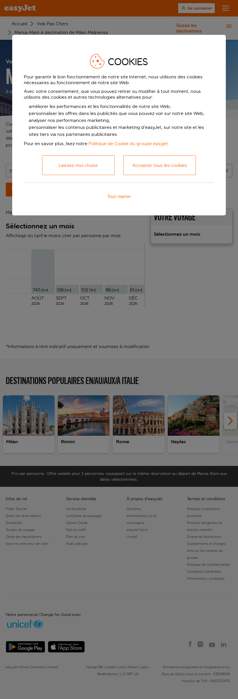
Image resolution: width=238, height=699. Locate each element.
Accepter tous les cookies (159, 165)
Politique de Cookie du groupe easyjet (128, 143)
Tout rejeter (119, 196)
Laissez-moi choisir (78, 165)
